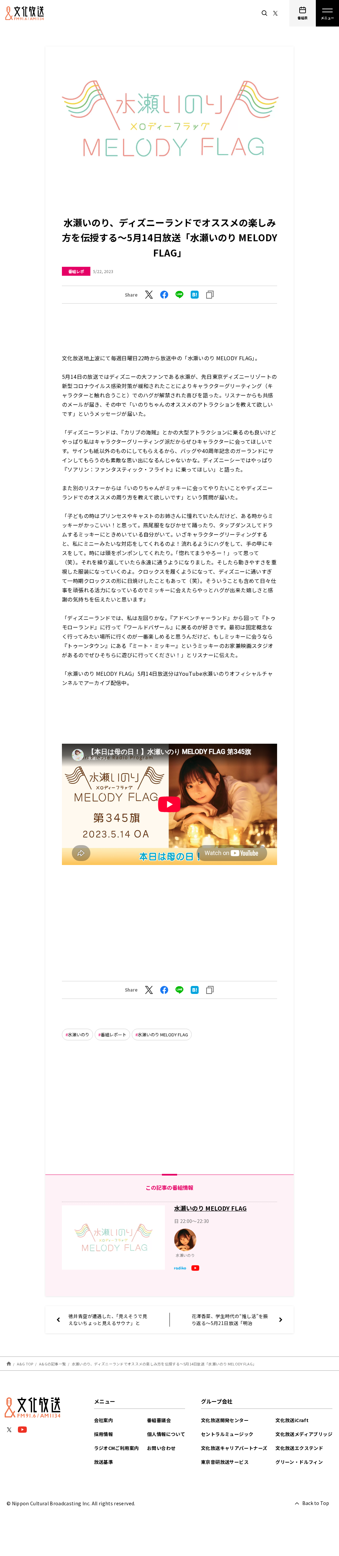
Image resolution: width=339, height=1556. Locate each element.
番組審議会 (159, 1420)
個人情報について (166, 1434)
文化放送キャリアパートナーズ (234, 1448)
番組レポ (76, 271)
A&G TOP (25, 1363)
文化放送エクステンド (299, 1448)
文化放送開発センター (225, 1420)
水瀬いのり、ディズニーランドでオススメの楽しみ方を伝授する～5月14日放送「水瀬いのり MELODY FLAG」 (164, 1363)
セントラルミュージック (227, 1434)
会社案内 (103, 1420)
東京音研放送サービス (225, 1462)
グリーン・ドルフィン (299, 1462)
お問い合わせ (161, 1448)
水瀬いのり (78, 1034)
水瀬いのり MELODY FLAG (163, 1034)
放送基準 (103, 1462)
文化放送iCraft (292, 1420)
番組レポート (113, 1034)
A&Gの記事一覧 (52, 1363)
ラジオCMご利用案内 (116, 1448)
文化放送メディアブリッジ (303, 1434)
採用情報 (103, 1434)
